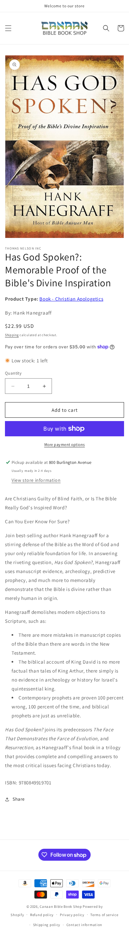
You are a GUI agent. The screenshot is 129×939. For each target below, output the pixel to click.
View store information (36, 480)
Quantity (13, 373)
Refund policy (42, 914)
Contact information (84, 924)
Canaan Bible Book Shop (61, 906)
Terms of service (104, 914)
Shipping (12, 335)
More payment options (64, 444)
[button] (8, 28)
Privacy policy (72, 914)
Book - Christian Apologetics (71, 299)
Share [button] (19, 799)
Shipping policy (47, 924)
